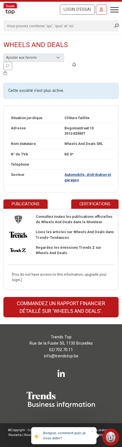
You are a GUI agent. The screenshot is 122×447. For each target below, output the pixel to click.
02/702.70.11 (61, 349)
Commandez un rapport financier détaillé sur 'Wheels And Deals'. (61, 307)
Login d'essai (77, 9)
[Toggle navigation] (113, 9)
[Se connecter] (101, 10)
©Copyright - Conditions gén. (30, 430)
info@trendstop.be (61, 356)
